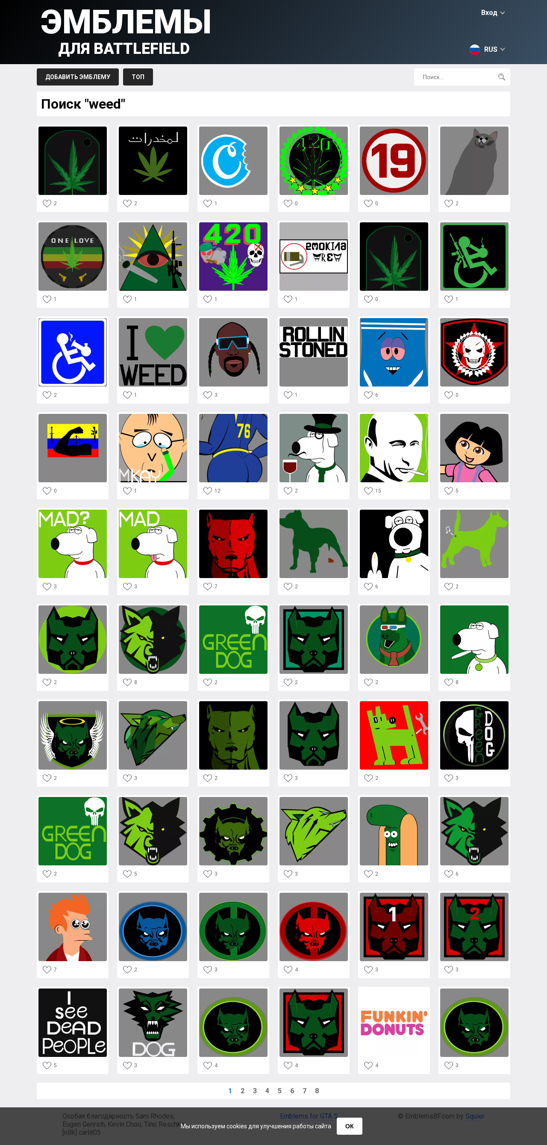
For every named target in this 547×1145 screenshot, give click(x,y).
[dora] (474, 416)
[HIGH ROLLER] (474, 225)
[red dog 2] (474, 895)
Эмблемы (126, 30)
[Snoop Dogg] (233, 320)
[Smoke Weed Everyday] (233, 225)
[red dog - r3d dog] (233, 512)
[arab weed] (153, 129)
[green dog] (314, 416)
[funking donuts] (394, 991)
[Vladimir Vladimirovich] (394, 416)
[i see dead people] (73, 991)
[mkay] (153, 416)
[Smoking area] (314, 225)
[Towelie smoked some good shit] (394, 320)
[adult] (394, 129)
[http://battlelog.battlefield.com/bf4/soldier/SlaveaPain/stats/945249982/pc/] (73, 320)
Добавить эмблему (77, 77)
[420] (314, 129)
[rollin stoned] (314, 320)
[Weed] (394, 225)
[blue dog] (153, 895)
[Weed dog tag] (73, 129)
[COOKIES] (233, 129)
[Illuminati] (153, 225)
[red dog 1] (394, 895)
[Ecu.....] (73, 416)
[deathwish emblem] (474, 320)
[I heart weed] (153, 320)
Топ (138, 77)
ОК (349, 1126)
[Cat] (474, 129)
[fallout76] (233, 416)
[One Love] (73, 225)
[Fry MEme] (73, 895)
